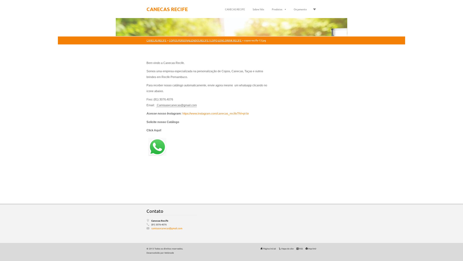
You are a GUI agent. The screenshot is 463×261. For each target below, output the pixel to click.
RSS (301, 248)
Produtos (277, 9)
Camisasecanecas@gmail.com (177, 105)
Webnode (169, 252)
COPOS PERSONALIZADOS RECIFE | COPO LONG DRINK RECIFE (205, 40)
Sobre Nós (258, 9)
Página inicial (269, 248)
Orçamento (300, 9)
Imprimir (312, 248)
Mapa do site (287, 248)
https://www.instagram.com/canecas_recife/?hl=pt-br (215, 113)
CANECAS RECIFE (235, 9)
